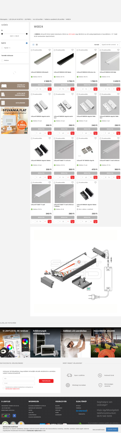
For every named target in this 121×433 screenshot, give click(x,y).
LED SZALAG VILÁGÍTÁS (16, 19)
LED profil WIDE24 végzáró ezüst (40, 116)
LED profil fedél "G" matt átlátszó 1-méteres (64, 205)
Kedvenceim (58, 415)
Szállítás (31, 412)
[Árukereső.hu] (81, 411)
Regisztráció (58, 408)
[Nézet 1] (33, 44)
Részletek (41, 85)
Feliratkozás (46, 381)
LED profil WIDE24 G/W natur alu (86, 72)
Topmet (7, 48)
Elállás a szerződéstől (35, 417)
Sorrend (96, 45)
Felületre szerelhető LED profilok (54, 19)
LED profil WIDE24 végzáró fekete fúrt (86, 205)
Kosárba (50, 89)
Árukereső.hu (82, 414)
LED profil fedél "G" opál (38, 205)
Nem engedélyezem (99, 429)
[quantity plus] (45, 89)
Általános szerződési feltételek (37, 406)
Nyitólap (78, 406)
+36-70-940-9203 (5, 408)
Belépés (57, 406)
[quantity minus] (33, 89)
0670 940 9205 (104, 416)
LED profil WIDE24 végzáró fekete (40, 160)
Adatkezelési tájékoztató (35, 408)
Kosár (57, 412)
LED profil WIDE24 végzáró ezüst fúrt (63, 117)
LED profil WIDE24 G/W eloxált (39, 72)
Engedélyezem (112, 429)
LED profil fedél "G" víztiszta (62, 160)
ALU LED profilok (38, 19)
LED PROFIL (28, 19)
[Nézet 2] (36, 44)
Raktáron (6, 60)
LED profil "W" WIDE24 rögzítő (85, 160)
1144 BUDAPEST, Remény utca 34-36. (10, 406)
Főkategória (3, 19)
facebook (14, 415)
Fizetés (30, 410)
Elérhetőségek (32, 415)
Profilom (57, 410)
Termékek (78, 408)
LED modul (72, 34)
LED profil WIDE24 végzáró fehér (86, 116)
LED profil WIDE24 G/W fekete (62, 72)
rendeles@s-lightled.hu (7, 410)
